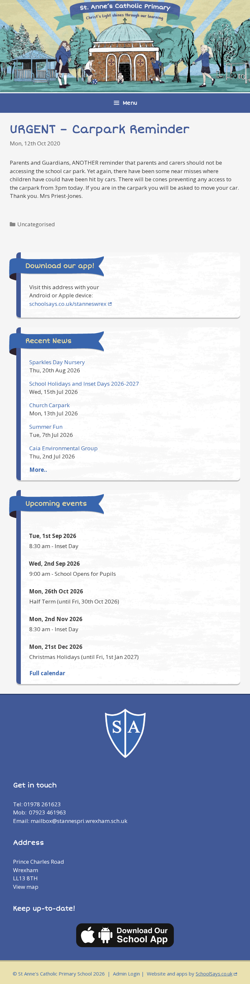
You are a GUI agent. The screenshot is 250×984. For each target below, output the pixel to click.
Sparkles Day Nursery (57, 362)
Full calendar (47, 673)
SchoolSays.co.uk (214, 973)
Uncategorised (36, 224)
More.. (38, 469)
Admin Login (126, 973)
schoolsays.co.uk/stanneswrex (67, 303)
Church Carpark (49, 405)
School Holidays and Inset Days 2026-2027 (84, 383)
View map (25, 886)
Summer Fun (45, 426)
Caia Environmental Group (63, 448)
